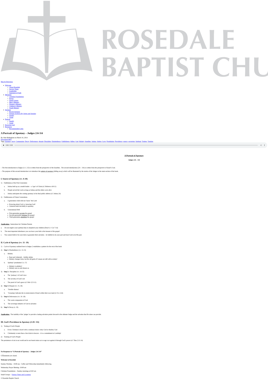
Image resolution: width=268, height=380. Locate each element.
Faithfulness (66, 141)
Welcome (8, 85)
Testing (144, 141)
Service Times (14, 89)
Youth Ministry (14, 108)
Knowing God (10, 125)
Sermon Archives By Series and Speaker (22, 114)
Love (104, 141)
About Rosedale (14, 87)
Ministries (8, 95)
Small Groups (13, 100)
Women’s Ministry (15, 104)
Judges (99, 141)
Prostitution (110, 141)
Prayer (11, 98)
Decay (27, 141)
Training (150, 141)
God (76, 141)
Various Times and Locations (21, 374)
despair (41, 141)
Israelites (88, 141)
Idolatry (81, 141)
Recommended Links (16, 129)
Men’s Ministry (14, 102)
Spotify (11, 115)
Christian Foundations (16, 97)
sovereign (131, 141)
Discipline (47, 141)
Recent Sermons (14, 112)
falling (72, 141)
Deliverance (34, 141)
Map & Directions (7, 82)
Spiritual (138, 141)
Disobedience (56, 141)
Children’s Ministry (15, 106)
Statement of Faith (15, 93)
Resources (8, 127)
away (13, 141)
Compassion (20, 141)
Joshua (94, 141)
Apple (11, 117)
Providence (118, 141)
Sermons (8, 110)
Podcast (7, 119)
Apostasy (8, 141)
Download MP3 (6, 139)
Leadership (13, 91)
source (125, 141)
